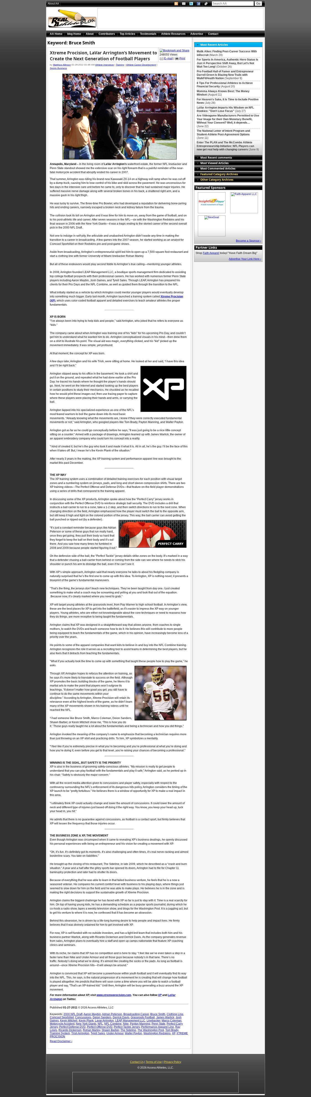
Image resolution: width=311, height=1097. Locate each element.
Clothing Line (175, 1014)
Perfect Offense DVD (99, 1027)
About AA (53, 3)
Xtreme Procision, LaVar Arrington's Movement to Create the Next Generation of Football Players (103, 56)
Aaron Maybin (92, 1014)
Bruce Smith (157, 1014)
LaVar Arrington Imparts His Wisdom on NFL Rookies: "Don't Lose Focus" (225, 109)
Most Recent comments (216, 157)
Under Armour (114, 1033)
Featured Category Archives (219, 174)
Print (182, 58)
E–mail (168, 58)
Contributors (107, 33)
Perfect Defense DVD (72, 1027)
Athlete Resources (173, 33)
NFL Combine (113, 1023)
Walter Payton (133, 1033)
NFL (100, 1023)
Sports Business (58, 68)
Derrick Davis (121, 1017)
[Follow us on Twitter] (191, 3)
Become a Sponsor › (248, 240)
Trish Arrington (80, 1033)
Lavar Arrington (104, 1020)
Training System (60, 1033)
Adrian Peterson (112, 1014)
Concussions (83, 1017)
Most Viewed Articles (214, 163)
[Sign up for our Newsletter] (206, 3)
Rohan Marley (91, 1030)
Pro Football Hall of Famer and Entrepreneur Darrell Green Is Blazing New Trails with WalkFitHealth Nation (225, 75)
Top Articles (127, 33)
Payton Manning (140, 1023)
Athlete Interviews (104, 64)
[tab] (228, 44)
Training (120, 64)
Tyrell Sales (98, 1033)
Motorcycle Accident (62, 1023)
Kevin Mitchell (68, 1020)
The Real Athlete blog (73, 18)
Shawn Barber (110, 1030)
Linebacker (153, 1020)
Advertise (196, 33)
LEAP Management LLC (130, 1020)
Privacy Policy (172, 1062)
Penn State (158, 1023)
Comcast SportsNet (62, 1017)
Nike (126, 1023)
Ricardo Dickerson (70, 1030)
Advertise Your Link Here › (245, 259)
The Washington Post (151, 1030)
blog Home (74, 33)
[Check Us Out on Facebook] (199, 3)
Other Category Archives (216, 179)
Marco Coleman (171, 1020)
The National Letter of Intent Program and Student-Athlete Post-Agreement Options (223, 132)
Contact (213, 33)
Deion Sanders (102, 1017)
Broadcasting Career (136, 1014)
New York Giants (86, 1023)
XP (173, 1033)
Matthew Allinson (62, 64)
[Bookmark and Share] (174, 50)
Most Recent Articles (214, 44)
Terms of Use (154, 1062)
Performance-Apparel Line (157, 1027)
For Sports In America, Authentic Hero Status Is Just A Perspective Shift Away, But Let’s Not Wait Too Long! (227, 63)
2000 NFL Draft (73, 1014)
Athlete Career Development (141, 64)
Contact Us (137, 1062)
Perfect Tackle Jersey (127, 1027)
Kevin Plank (86, 1020)
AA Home (56, 33)
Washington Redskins (157, 1033)
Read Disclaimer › (61, 1041)
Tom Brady (171, 1030)
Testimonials (148, 33)
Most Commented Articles (217, 168)
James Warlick (165, 1017)
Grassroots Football (143, 1017)
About (90, 33)
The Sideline (128, 1030)
